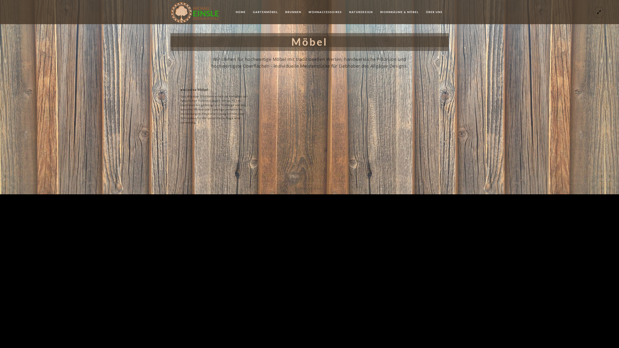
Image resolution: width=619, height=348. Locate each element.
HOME (241, 12)
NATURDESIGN (361, 12)
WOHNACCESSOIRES (325, 12)
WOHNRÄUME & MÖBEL (399, 12)
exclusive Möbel (194, 89)
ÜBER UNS (434, 12)
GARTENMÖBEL (265, 12)
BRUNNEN (293, 12)
